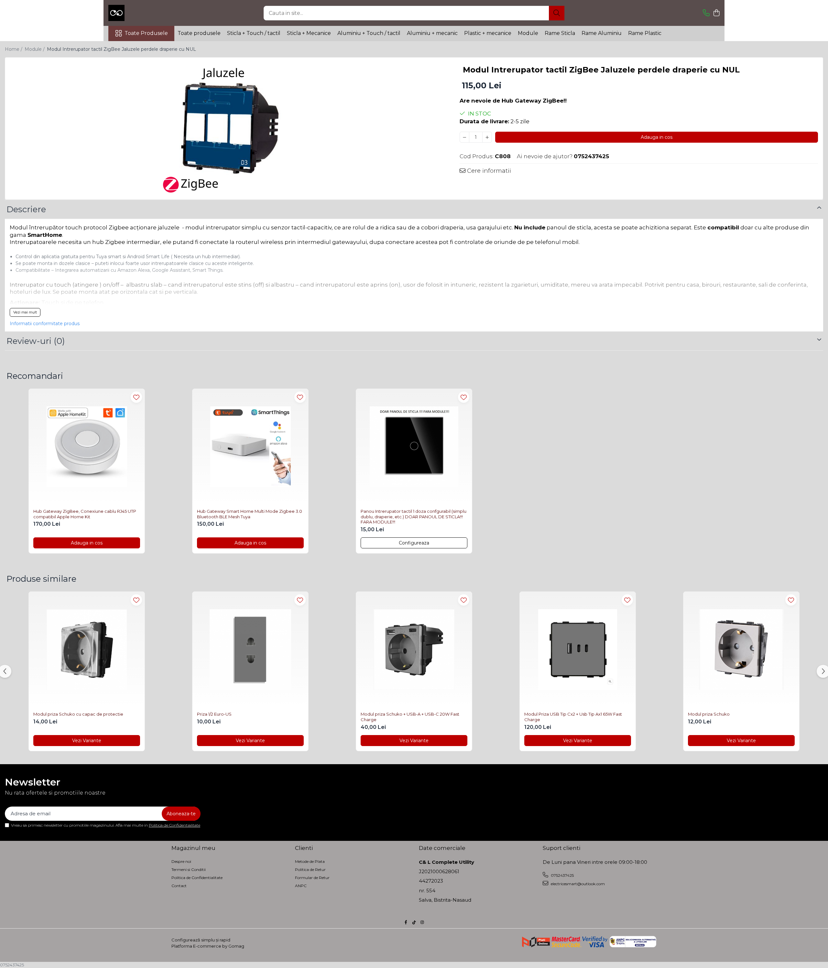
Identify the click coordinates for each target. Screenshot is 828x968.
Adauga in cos (656, 137)
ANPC (301, 885)
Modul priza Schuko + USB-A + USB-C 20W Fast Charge (410, 716)
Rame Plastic (644, 33)
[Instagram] (422, 922)
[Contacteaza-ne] (706, 13)
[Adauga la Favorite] (136, 397)
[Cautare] (556, 13)
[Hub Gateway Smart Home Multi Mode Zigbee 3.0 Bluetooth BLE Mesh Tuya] (250, 447)
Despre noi (181, 861)
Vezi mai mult (25, 312)
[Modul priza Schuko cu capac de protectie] (87, 650)
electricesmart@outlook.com (577, 883)
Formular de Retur (312, 877)
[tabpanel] (226, 129)
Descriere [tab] (26, 209)
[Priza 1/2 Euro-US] (250, 650)
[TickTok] (414, 922)
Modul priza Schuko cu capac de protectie (78, 714)
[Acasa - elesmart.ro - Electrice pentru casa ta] (140, 13)
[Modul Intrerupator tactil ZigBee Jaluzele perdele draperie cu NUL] (226, 129)
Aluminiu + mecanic (432, 33)
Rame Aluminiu (602, 33)
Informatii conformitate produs (45, 323)
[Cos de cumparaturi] (716, 13)
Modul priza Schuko (709, 714)
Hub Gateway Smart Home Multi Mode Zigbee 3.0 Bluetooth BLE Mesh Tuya (249, 514)
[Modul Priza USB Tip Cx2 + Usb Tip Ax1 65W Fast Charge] (578, 650)
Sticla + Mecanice (309, 33)
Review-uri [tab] (35, 341)
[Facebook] (405, 922)
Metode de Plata (310, 861)
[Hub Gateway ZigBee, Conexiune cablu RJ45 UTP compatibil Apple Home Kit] (87, 447)
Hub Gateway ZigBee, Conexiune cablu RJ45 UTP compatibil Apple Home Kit (84, 514)
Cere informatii (488, 170)
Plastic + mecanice (487, 33)
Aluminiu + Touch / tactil (368, 33)
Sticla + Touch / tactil (253, 33)
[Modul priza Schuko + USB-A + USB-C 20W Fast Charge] (414, 650)
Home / (14, 49)
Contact (179, 885)
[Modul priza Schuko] (741, 650)
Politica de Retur (310, 869)
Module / (35, 49)
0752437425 (562, 875)
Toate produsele (199, 33)
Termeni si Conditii (188, 869)
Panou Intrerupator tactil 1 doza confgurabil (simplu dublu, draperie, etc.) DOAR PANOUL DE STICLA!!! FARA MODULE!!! (413, 517)
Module (528, 33)
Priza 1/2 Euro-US (214, 714)
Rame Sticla (560, 33)
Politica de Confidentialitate (174, 825)
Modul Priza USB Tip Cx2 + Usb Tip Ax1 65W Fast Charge (573, 716)
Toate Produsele (146, 33)
